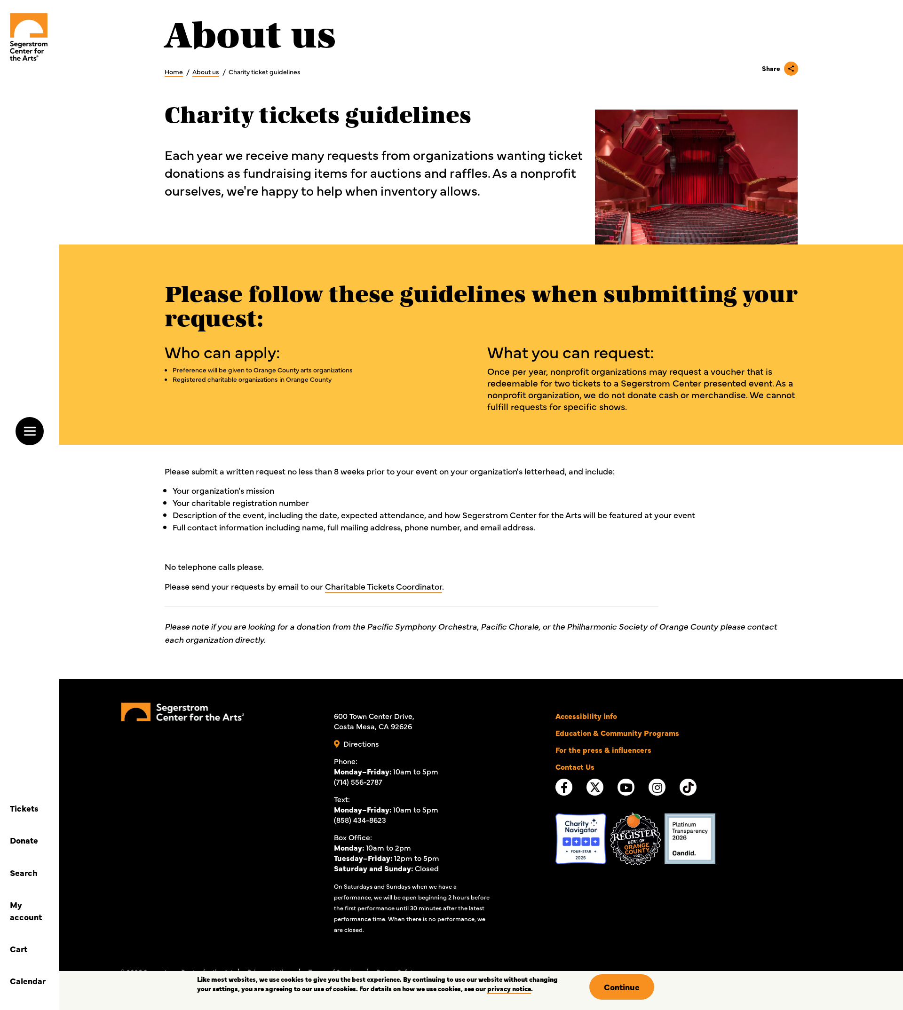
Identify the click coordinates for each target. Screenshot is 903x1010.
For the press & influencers (603, 749)
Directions (361, 743)
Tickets (24, 808)
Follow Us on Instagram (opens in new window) (657, 787)
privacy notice (509, 988)
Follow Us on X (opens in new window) (594, 790)
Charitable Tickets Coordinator (383, 586)
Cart (18, 949)
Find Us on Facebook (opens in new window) (564, 787)
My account (26, 911)
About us (205, 71)
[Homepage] (182, 710)
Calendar (28, 980)
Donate (24, 840)
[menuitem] (29, 37)
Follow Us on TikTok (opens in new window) (688, 790)
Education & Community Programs (617, 732)
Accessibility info (586, 715)
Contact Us (574, 766)
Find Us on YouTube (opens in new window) (626, 787)
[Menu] (30, 431)
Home (174, 71)
